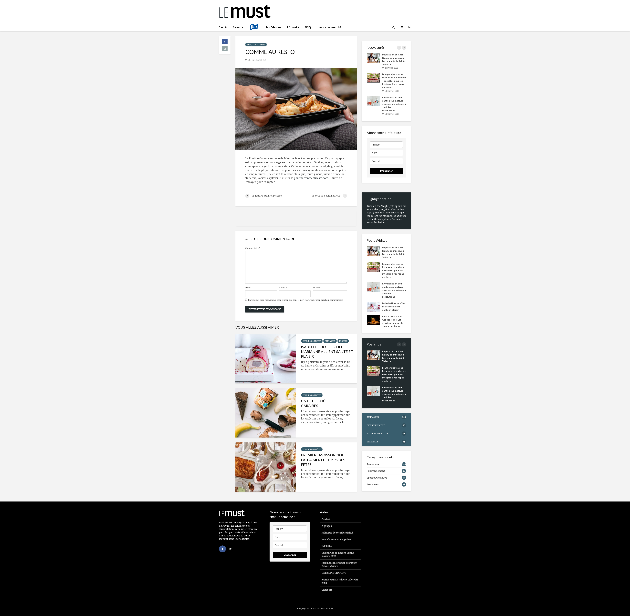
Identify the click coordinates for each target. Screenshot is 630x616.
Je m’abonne (274, 27)
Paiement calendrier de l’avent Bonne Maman (339, 564)
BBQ (308, 27)
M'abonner (386, 170)
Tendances (330, 341)
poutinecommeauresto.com (311, 178)
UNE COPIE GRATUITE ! (334, 572)
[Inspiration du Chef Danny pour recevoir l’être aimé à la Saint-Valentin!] (373, 57)
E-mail (283, 288)
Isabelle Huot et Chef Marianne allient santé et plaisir (327, 351)
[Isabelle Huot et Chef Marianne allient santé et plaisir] (265, 358)
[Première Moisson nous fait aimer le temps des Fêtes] (265, 467)
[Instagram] (230, 548)
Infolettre (327, 546)
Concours (327, 589)
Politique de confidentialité (337, 532)
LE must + (293, 27)
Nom (248, 288)
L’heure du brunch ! (328, 27)
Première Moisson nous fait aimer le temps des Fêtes (323, 460)
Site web (317, 288)
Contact (326, 519)
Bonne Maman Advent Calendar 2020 (340, 581)
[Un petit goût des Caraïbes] (265, 413)
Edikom (328, 608)
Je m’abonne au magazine (336, 539)
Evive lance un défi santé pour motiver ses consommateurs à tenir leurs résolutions (394, 104)
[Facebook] (222, 548)
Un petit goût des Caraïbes (318, 403)
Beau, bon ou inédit (256, 44)
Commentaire (252, 248)
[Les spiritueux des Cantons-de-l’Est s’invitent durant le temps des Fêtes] (373, 319)
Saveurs (238, 27)
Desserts (343, 341)
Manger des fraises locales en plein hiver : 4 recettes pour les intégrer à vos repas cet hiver (394, 81)
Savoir (223, 27)
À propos (327, 525)
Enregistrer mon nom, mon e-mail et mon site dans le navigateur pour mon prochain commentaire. (296, 300)
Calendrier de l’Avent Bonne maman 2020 (338, 554)
